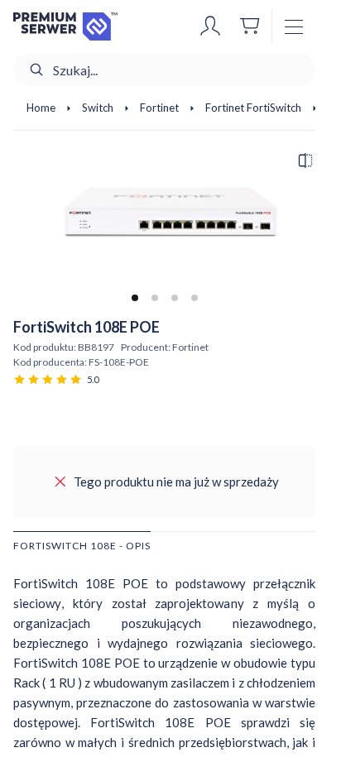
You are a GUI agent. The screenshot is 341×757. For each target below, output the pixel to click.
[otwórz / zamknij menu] (294, 26)
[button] (210, 26)
